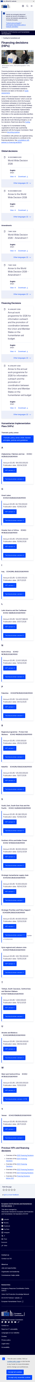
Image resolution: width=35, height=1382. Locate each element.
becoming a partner (13, 132)
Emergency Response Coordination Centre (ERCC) (15, 1289)
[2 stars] (5, 1190)
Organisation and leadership (10, 1272)
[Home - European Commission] (5, 6)
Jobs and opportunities (8, 1268)
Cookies (4, 1336)
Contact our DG (6, 1258)
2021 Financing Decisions (25, 1173)
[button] (13, 176)
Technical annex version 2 (14, 479)
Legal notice (5, 1344)
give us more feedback (11, 1195)
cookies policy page (13, 1361)
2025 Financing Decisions (25, 1155)
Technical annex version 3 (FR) (16, 1099)
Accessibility (5, 1347)
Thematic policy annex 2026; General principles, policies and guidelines (17, 439)
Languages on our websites (10, 1333)
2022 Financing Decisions (25, 1169)
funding (27, 122)
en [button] (23, 6)
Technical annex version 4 (14, 555)
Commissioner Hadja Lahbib (10, 1275)
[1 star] (3, 1190)
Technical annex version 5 (14, 635)
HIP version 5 (10, 627)
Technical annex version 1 (14, 594)
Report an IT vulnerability (9, 1329)
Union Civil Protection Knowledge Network (15, 1294)
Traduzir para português (13, 23)
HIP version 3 (10, 512)
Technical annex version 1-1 (15, 935)
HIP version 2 (10, 470)
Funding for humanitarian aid (11, 38)
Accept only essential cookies (19, 1377)
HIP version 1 (10, 585)
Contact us (5, 1325)
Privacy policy (6, 1340)
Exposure (4, 1242)
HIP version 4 (10, 546)
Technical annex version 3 (14, 520)
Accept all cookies (15, 1372)
